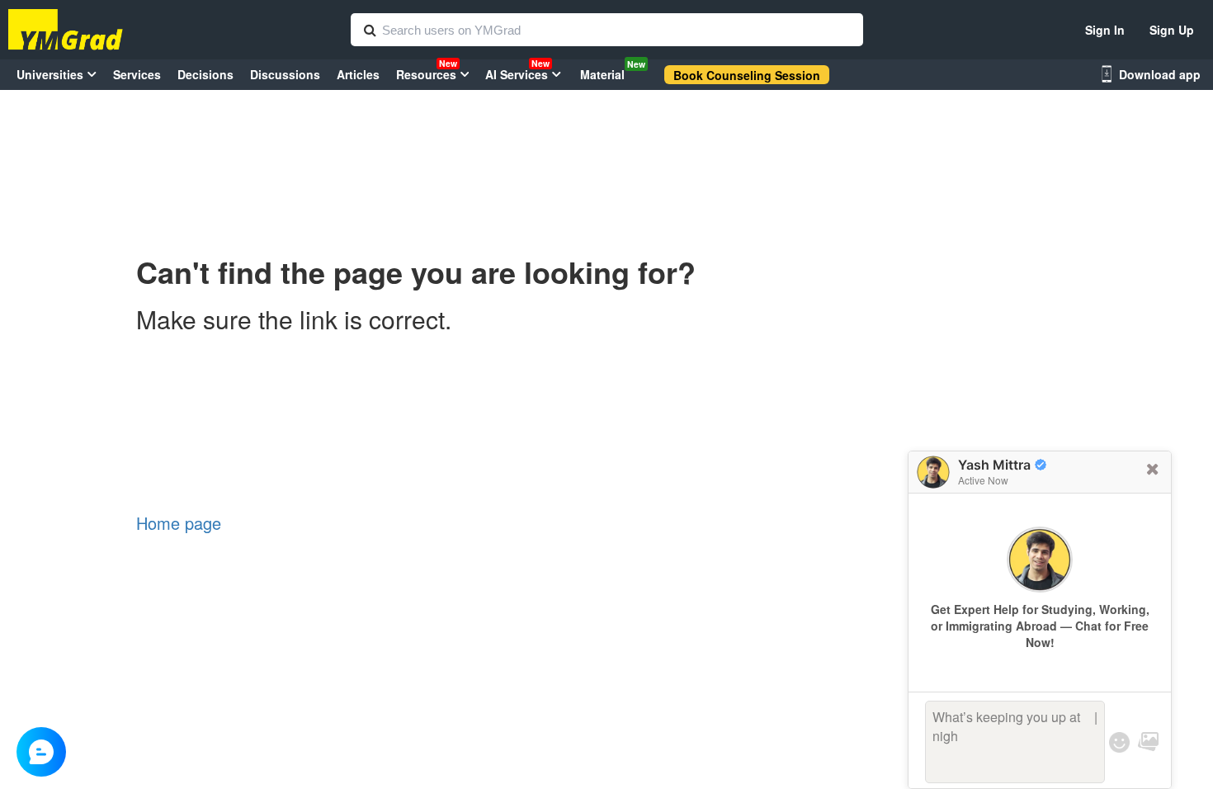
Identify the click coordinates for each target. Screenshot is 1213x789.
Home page (178, 523)
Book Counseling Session (746, 75)
